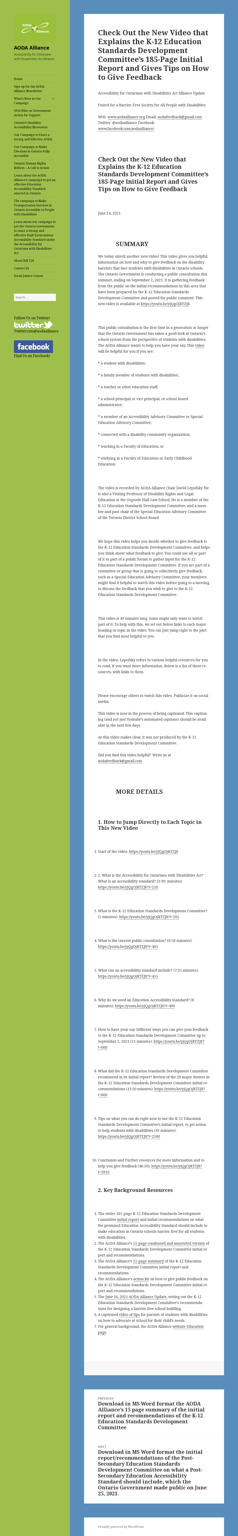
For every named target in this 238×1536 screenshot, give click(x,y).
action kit (141, 1279)
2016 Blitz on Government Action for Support (32, 113)
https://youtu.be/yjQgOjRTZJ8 (165, 303)
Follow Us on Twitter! (32, 318)
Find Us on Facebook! (32, 355)
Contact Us (21, 268)
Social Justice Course (28, 276)
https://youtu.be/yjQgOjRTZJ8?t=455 (128, 976)
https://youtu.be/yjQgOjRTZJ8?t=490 (145, 1006)
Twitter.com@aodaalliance (36, 331)
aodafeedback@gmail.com (180, 117)
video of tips (129, 1314)
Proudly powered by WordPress (121, 1527)
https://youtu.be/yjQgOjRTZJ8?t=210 (128, 887)
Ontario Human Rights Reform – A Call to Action (31, 165)
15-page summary (148, 1261)
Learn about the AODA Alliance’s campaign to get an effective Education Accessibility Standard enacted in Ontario (34, 184)
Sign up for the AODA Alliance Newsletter (29, 88)
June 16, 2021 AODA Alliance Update (135, 1296)
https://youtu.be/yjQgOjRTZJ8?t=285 (149, 916)
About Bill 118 (24, 261)
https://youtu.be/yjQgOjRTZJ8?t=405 (128, 946)
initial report (128, 1219)
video (199, 345)
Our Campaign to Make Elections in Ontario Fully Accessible (32, 151)
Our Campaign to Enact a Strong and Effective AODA (33, 137)
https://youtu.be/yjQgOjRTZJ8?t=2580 (129, 1136)
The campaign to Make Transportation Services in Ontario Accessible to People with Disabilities (34, 207)
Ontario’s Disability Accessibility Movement (31, 125)
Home (18, 79)
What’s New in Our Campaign (27, 101)
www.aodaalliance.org (126, 117)
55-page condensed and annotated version (169, 1243)
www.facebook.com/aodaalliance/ (126, 128)
